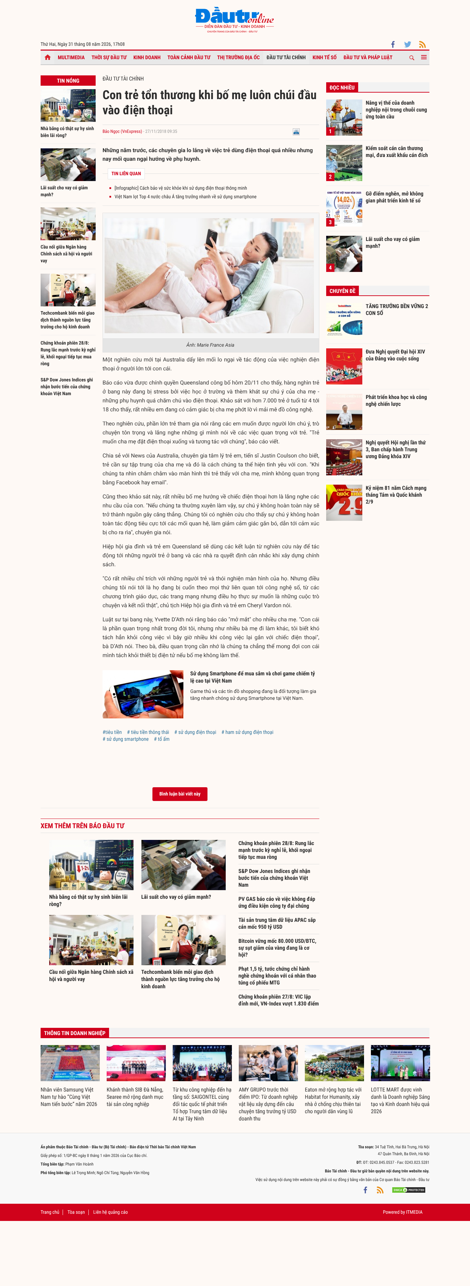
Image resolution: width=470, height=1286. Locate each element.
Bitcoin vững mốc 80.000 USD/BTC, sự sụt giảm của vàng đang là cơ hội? (277, 948)
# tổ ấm (162, 739)
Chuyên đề (342, 291)
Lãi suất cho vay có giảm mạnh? (176, 897)
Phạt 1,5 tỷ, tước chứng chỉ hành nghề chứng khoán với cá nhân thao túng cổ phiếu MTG (277, 976)
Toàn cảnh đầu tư (189, 57)
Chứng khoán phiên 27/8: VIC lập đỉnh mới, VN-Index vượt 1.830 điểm (278, 1000)
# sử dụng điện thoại (195, 732)
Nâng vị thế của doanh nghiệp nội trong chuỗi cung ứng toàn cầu (396, 109)
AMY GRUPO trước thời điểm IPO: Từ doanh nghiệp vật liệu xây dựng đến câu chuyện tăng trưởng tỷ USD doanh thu (268, 1104)
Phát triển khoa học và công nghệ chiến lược (396, 400)
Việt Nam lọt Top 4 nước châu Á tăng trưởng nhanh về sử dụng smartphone (186, 197)
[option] (70, 1076)
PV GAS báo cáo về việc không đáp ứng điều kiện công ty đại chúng (276, 902)
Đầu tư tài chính (286, 57)
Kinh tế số (325, 57)
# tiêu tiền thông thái (148, 732)
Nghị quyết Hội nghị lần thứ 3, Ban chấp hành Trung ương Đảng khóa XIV (396, 449)
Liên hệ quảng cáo (110, 1212)
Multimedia (71, 57)
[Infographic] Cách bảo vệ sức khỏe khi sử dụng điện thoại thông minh (181, 188)
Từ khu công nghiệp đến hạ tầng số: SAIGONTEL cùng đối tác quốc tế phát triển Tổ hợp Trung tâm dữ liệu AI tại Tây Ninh (202, 1104)
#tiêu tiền (112, 732)
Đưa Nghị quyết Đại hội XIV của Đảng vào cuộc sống (395, 355)
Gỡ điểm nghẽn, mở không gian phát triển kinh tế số (395, 197)
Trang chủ (50, 1212)
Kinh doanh (147, 57)
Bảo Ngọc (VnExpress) (122, 131)
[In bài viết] (296, 131)
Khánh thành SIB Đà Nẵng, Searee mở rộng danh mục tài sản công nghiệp (135, 1096)
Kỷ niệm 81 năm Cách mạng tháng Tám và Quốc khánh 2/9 (396, 495)
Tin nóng (68, 80)
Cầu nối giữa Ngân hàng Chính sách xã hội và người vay (66, 254)
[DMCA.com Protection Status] (409, 1190)
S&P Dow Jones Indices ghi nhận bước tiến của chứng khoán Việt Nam (67, 387)
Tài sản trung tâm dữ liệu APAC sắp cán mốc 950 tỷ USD (277, 923)
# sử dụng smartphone (126, 739)
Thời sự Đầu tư (109, 57)
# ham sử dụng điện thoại (247, 732)
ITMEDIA (414, 1212)
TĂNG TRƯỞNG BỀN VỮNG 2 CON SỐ (397, 309)
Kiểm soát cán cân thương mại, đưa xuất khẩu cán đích (397, 151)
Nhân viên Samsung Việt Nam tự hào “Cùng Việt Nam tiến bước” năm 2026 (69, 1096)
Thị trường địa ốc (238, 57)
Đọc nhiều (342, 87)
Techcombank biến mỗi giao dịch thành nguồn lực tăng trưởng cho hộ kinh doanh (68, 320)
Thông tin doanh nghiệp (75, 1033)
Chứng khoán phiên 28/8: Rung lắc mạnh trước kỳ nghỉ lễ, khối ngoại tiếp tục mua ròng (276, 850)
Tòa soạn (76, 1212)
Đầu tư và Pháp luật (367, 57)
